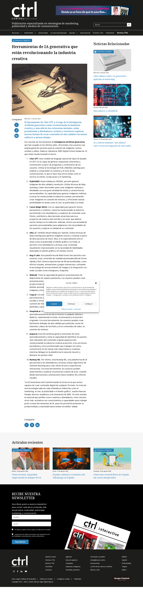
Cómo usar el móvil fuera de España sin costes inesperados (111, 476)
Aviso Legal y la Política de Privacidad (38, 530)
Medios (124, 557)
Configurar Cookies (63, 579)
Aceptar (54, 304)
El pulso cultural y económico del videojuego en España (69, 476)
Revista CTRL (49, 563)
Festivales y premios (73, 570)
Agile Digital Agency (46, 582)
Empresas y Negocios (73, 567)
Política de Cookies (67, 309)
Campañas (69, 563)
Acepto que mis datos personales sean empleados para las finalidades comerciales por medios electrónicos (31, 535)
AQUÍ (79, 291)
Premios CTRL (50, 560)
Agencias (69, 557)
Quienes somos (50, 557)
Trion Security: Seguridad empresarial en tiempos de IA (26, 476)
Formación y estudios (97, 557)
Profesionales (126, 563)
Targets (124, 567)
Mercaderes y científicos (105, 110)
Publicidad (77, 579)
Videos (124, 570)
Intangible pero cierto (97, 560)
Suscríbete (48, 567)
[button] (96, 283)
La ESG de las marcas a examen (101, 567)
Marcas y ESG (95, 570)
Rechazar (71, 304)
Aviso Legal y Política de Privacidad (24, 579)
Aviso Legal (77, 309)
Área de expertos (71, 560)
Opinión (124, 560)
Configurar (89, 304)
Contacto (48, 570)
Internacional (94, 563)
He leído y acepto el (32, 530)
